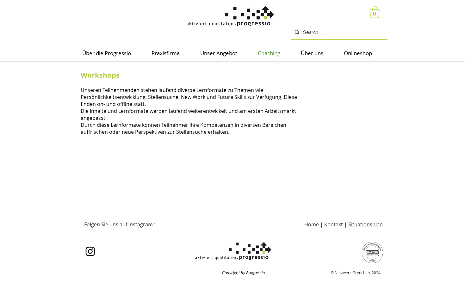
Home (312, 224)
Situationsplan (365, 224)
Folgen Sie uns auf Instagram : (119, 224)
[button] (375, 12)
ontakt (335, 224)
